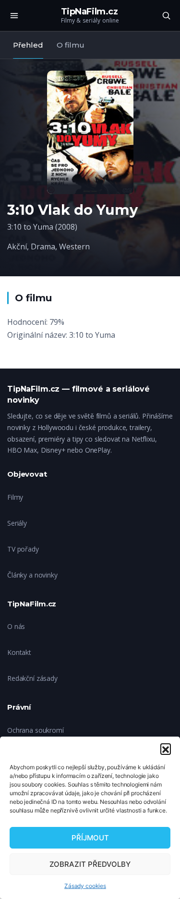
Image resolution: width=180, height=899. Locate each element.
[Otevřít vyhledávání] (166, 15)
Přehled (28, 44)
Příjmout (90, 837)
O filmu (70, 44)
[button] (165, 748)
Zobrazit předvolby (90, 864)
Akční (17, 246)
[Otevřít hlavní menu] (13, 15)
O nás (16, 626)
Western (74, 246)
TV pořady (23, 549)
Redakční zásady (32, 678)
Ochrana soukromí (35, 730)
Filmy (15, 497)
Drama (43, 246)
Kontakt (19, 652)
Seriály (17, 523)
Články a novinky (32, 574)
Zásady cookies (85, 885)
